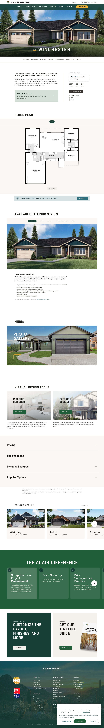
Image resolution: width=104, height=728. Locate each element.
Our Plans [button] (19, 6)
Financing (55, 690)
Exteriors (43, 59)
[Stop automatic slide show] (2, 10)
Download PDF (75, 95)
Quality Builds (36, 701)
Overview (26, 59)
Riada (73, 221)
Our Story (35, 697)
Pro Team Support (38, 707)
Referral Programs (78, 688)
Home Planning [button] (42, 6)
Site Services (56, 686)
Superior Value (37, 703)
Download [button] (65, 647)
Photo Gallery (36, 682)
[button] (53, 96)
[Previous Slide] (4, 30)
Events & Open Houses (59, 696)
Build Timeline (57, 680)
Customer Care (77, 701)
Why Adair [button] (53, 6)
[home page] (18, 2)
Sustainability (36, 705)
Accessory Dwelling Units (39, 688)
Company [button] (74, 2)
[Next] (94, 583)
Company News (77, 684)
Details (79, 59)
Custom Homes (37, 686)
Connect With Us (77, 697)
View (17, 356)
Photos (51, 59)
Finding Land (56, 682)
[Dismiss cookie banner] (98, 707)
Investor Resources (58, 684)
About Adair (76, 680)
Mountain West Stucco (62, 221)
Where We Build (30, 6)
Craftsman (41, 221)
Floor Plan (34, 59)
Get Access (18, 411)
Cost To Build (75, 91)
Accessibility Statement (41, 724)
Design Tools (70, 59)
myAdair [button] (93, 2)
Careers (75, 682)
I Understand (79, 721)
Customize (81, 198)
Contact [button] (69, 6)
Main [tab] (52, 121)
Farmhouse (50, 221)
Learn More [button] (18, 647)
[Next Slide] (100, 30)
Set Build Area (86, 2)
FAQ (54, 698)
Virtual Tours (60, 59)
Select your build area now (43, 299)
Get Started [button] (82, 6)
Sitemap (51, 724)
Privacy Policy (29, 724)
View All (83, 505)
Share (72, 100)
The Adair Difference (38, 699)
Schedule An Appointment (80, 699)
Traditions (32, 221)
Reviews (35, 709)
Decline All (93, 721)
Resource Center (57, 692)
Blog (54, 694)
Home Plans (36, 680)
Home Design (56, 688)
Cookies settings (66, 721)
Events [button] (61, 6)
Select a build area (77, 77)
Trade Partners (77, 686)
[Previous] (10, 524)
